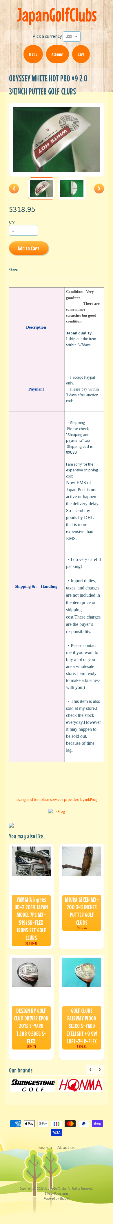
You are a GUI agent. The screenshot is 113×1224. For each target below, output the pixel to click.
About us (66, 1147)
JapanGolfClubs (57, 14)
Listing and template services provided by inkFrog (56, 799)
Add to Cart (28, 248)
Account (57, 54)
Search (45, 1147)
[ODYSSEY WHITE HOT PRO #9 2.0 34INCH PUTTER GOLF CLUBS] (41, 188)
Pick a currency (47, 36)
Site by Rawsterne (56, 1193)
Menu (33, 54)
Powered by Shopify (57, 1198)
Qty (11, 222)
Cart (81, 54)
